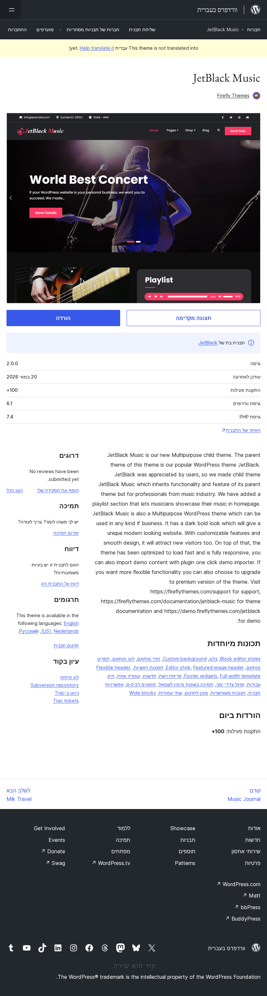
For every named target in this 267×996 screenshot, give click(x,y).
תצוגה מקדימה (193, 318)
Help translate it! (91, 48)
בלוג (213, 658)
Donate (53, 851)
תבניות (253, 29)
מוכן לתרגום (196, 693)
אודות (254, 828)
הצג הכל (15, 490)
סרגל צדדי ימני (230, 684)
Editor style (178, 667)
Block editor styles (240, 658)
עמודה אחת (128, 676)
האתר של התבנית (243, 430)
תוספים (187, 851)
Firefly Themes (233, 95)
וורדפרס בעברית (226, 948)
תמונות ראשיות (148, 667)
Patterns (185, 863)
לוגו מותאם (123, 658)
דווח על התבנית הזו (60, 583)
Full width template (240, 676)
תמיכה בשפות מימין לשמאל (186, 684)
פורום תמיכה (66, 533)
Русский (28, 631)
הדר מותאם (148, 658)
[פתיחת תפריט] (10, 10)
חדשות (149, 676)
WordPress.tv (110, 863)
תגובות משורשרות (228, 693)
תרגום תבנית (66, 645)
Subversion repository (55, 685)
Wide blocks (142, 693)
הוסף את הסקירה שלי (58, 490)
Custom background (185, 658)
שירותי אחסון (246, 851)
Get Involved (49, 828)
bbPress (247, 907)
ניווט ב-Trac (67, 693)
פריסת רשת (170, 676)
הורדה (63, 318)
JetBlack (208, 342)
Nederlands (66, 631)
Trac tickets (66, 700)
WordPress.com (238, 884)
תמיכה (123, 840)
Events (57, 840)
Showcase (182, 828)
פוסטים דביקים (141, 684)
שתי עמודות (170, 693)
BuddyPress (242, 918)
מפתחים (120, 851)
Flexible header (113, 667)
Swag (55, 863)
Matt (251, 895)
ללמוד (123, 828)
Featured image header (218, 667)
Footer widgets (200, 676)
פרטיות (252, 863)
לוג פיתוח (69, 677)
